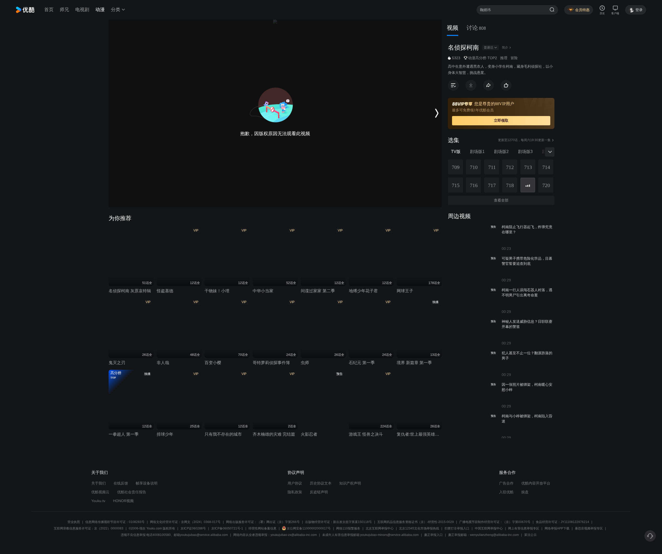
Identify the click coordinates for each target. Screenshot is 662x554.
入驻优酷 (506, 492)
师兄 (64, 9)
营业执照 (73, 522)
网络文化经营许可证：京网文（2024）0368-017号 (185, 522)
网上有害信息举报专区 (523, 528)
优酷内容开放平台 (535, 483)
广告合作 (506, 483)
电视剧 (82, 9)
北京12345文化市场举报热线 (419, 528)
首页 (49, 9)
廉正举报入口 (433, 535)
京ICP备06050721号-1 (227, 528)
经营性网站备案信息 (262, 528)
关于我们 (98, 483)
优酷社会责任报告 (131, 492)
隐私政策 (295, 492)
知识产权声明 (350, 483)
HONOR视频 (123, 501)
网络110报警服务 (348, 528)
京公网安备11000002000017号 (309, 528)
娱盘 (525, 492)
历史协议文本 (321, 483)
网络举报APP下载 (557, 528)
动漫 (100, 9)
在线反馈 (121, 483)
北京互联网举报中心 (380, 528)
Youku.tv (98, 501)
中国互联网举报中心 (489, 528)
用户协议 (295, 483)
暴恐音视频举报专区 (589, 528)
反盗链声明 (319, 492)
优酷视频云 (100, 492)
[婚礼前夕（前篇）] (527, 185)
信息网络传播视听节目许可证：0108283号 (115, 522)
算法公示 (530, 535)
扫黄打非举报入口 (457, 528)
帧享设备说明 (146, 483)
